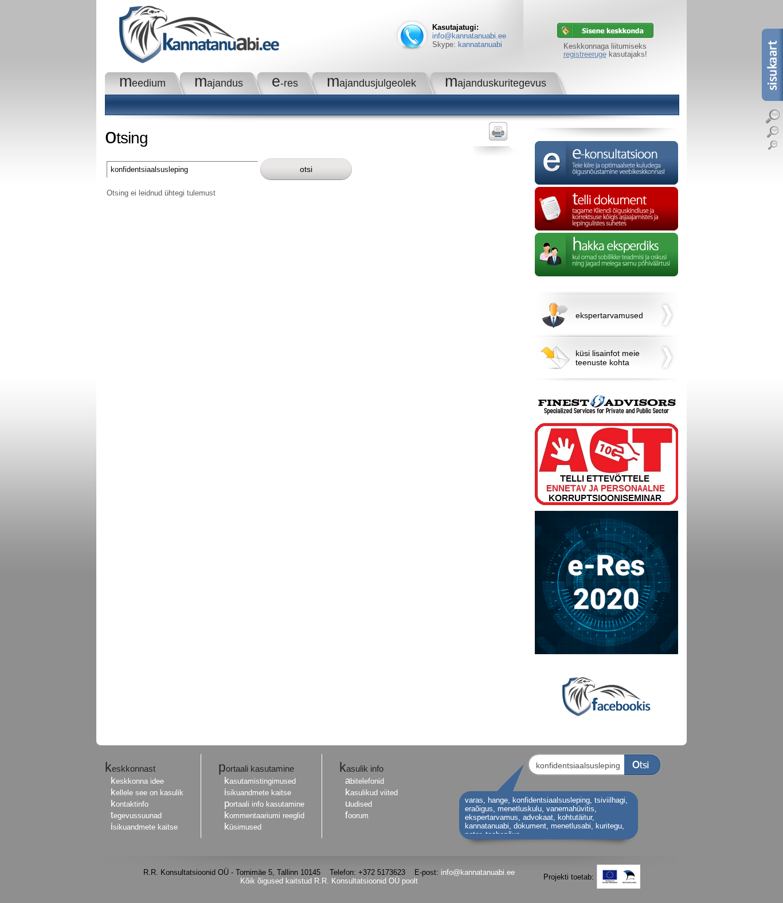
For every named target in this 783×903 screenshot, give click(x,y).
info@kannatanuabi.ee (469, 36)
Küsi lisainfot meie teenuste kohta (607, 358)
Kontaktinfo (129, 804)
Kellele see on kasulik (147, 792)
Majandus (218, 83)
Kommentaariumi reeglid (264, 815)
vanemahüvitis (570, 808)
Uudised (358, 804)
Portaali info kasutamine (264, 804)
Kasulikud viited (371, 792)
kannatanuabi (480, 44)
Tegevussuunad (136, 815)
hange (498, 800)
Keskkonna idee (137, 781)
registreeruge (584, 54)
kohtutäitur (575, 817)
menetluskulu (520, 808)
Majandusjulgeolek (371, 83)
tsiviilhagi (609, 800)
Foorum (357, 815)
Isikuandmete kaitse (144, 827)
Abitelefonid (364, 781)
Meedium (142, 83)
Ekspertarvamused (609, 315)
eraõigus (479, 808)
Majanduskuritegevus (495, 83)
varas (474, 800)
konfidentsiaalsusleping (551, 800)
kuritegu (609, 826)
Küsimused (242, 827)
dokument (530, 826)
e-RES (285, 83)
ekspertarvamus (491, 817)
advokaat (538, 817)
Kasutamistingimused (260, 781)
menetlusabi (571, 826)
